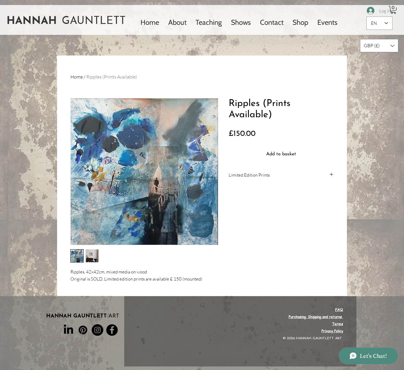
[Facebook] (112, 330)
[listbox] (379, 45)
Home (76, 77)
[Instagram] (97, 330)
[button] (393, 10)
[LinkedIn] (68, 330)
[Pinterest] (83, 330)
